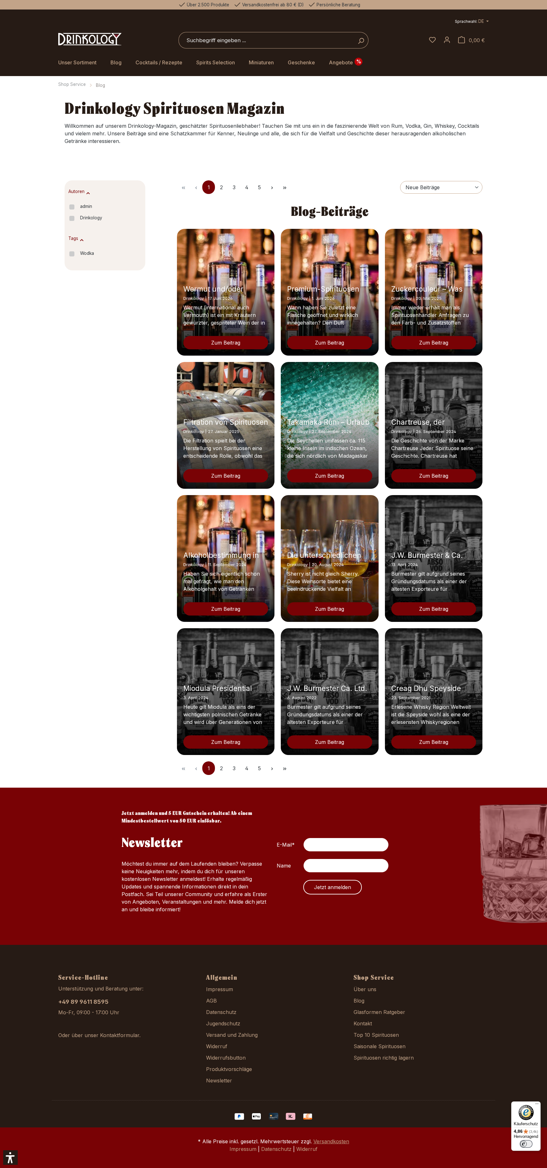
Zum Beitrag (225, 342)
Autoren (76, 191)
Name (284, 865)
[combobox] (266, 40)
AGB (211, 1000)
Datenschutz (221, 1012)
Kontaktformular (119, 1035)
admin (86, 206)
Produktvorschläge (229, 1069)
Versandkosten (331, 1141)
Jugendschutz (223, 1023)
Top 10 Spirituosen (376, 1035)
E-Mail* (286, 845)
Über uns (365, 989)
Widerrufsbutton (226, 1058)
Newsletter (219, 1080)
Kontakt (363, 1023)
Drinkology (91, 217)
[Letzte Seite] (284, 187)
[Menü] (537, 1105)
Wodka (87, 253)
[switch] (526, 1144)
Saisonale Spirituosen (380, 1046)
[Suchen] (361, 40)
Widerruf (216, 1046)
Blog (359, 1000)
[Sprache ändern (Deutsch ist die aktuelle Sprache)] (472, 22)
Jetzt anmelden (332, 887)
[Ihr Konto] (447, 40)
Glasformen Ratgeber (379, 1012)
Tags (73, 238)
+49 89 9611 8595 (83, 1001)
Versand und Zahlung (232, 1035)
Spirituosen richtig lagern (384, 1058)
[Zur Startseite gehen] (90, 39)
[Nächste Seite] (272, 187)
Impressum (219, 989)
